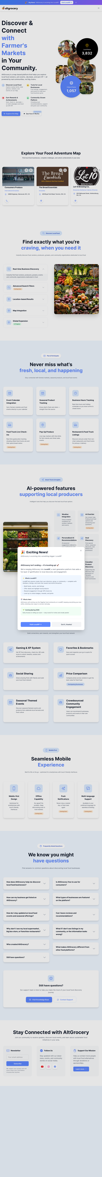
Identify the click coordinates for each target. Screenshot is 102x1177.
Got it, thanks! (66, 624)
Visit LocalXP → (36, 624)
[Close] (81, 551)
